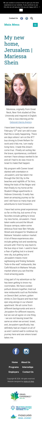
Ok (21, 10)
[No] (39, 7)
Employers (14, 372)
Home (15, 362)
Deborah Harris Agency (21, 122)
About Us (25, 362)
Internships (27, 367)
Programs (14, 367)
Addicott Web (29, 381)
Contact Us (13, 18)
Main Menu (11, 24)
